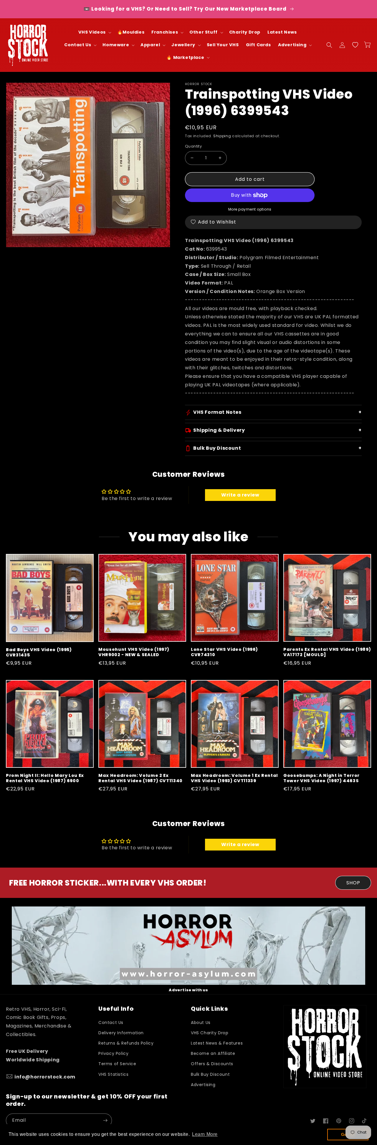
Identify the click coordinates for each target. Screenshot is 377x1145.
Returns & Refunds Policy (125, 1043)
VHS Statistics (113, 1074)
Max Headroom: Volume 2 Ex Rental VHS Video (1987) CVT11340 (140, 778)
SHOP (353, 882)
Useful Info (115, 1008)
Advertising (203, 1085)
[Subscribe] (105, 1120)
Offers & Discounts (212, 1064)
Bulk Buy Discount (210, 1074)
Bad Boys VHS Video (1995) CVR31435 (39, 652)
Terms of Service (117, 1064)
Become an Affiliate (213, 1053)
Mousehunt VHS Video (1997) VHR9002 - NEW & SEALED (133, 652)
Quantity (193, 146)
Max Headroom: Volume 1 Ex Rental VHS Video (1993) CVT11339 (234, 778)
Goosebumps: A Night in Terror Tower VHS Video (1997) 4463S (321, 778)
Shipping (222, 135)
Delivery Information (121, 1033)
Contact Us (110, 1022)
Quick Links (209, 1008)
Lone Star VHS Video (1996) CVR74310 (224, 652)
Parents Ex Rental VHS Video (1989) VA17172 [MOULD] (327, 652)
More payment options (250, 209)
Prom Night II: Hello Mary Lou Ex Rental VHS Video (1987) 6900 (45, 778)
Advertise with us (188, 989)
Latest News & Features (217, 1043)
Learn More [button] (205, 1134)
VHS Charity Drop (210, 1033)
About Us (201, 1022)
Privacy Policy (113, 1053)
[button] (94, 32)
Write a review (240, 495)
